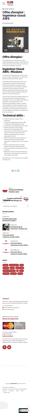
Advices (5, 265)
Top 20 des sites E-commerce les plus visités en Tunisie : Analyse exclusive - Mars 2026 (10, 236)
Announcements (14, 265)
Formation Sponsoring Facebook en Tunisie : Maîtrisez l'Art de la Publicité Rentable (11, 220)
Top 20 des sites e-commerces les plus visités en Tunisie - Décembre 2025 (19, 244)
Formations (11, 390)
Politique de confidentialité (8, 387)
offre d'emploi (9, 9)
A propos (4, 390)
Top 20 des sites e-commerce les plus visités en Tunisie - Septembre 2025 (19, 253)
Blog (21, 265)
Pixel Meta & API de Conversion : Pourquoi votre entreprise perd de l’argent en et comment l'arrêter (19, 228)
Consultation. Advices (9, 270)
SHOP (22, 390)
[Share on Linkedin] (18, 171)
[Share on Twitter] (15, 171)
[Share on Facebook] (12, 171)
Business (5, 267)
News (21, 270)
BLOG (17, 390)
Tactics (20, 273)
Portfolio (6, 273)
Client (12, 267)
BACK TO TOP (7, 392)
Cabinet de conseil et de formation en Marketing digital (14, 389)
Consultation (19, 267)
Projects (13, 273)
